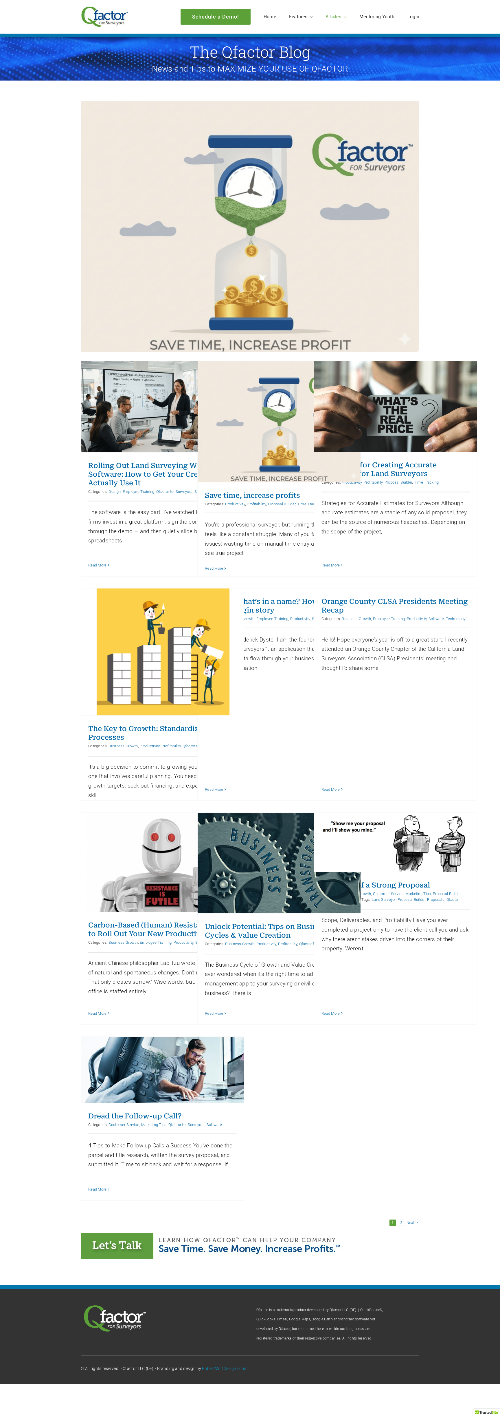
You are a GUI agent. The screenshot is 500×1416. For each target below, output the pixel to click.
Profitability (256, 504)
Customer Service (388, 894)
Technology (456, 619)
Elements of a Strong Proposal (375, 885)
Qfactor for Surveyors (174, 491)
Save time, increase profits (252, 495)
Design (115, 491)
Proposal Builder (282, 504)
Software (436, 619)
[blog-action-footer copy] (217, 1235)
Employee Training (139, 491)
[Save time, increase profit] (250, 226)
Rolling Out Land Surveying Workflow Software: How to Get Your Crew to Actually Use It (156, 474)
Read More (97, 565)
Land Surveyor (384, 899)
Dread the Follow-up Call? (135, 1116)
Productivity (235, 504)
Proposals (435, 899)
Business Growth (123, 746)
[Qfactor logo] (104, 8)
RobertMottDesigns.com (224, 1368)
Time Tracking (426, 482)
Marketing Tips (418, 894)
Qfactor (452, 899)
